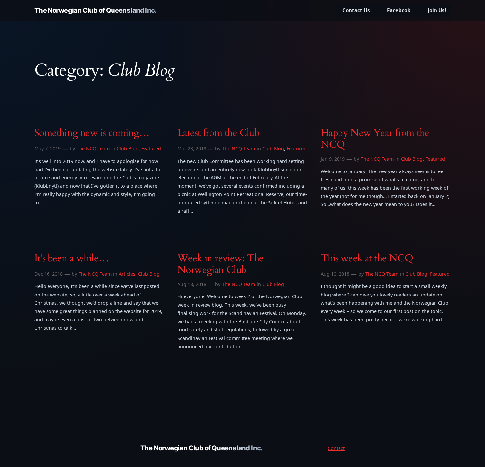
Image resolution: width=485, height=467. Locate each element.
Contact (336, 448)
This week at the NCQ (367, 259)
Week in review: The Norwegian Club (221, 264)
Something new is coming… (92, 133)
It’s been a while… (71, 259)
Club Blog (128, 148)
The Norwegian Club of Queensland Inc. (95, 10)
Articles (127, 274)
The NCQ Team (93, 148)
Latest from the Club (218, 133)
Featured (151, 148)
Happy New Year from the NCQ (375, 139)
